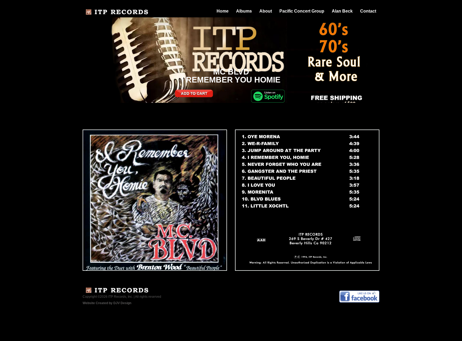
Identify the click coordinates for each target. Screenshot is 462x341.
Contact (368, 11)
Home (223, 11)
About (265, 11)
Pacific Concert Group (301, 11)
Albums (244, 11)
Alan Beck (342, 11)
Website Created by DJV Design (107, 303)
